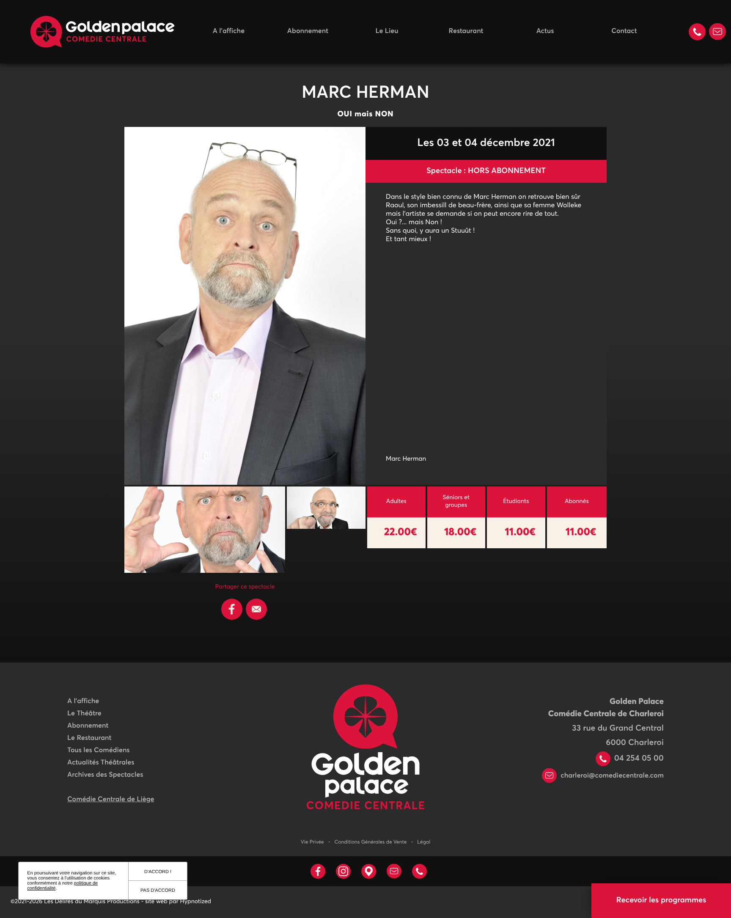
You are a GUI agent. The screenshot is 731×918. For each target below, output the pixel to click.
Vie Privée (312, 842)
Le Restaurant (89, 738)
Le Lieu (386, 31)
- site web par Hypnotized (176, 902)
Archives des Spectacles (105, 775)
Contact (624, 31)
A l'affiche (229, 31)
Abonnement (307, 31)
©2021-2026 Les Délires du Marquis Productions (75, 902)
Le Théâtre (84, 713)
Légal (423, 842)
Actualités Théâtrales (100, 762)
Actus (545, 31)
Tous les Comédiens (98, 750)
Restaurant (466, 31)
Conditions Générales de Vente (371, 842)
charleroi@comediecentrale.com (611, 775)
